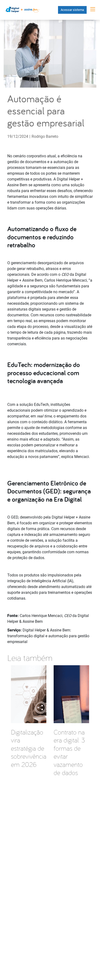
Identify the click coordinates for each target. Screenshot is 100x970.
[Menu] (93, 9)
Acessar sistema (72, 10)
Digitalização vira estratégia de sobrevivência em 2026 (28, 748)
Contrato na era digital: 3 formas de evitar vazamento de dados (69, 752)
